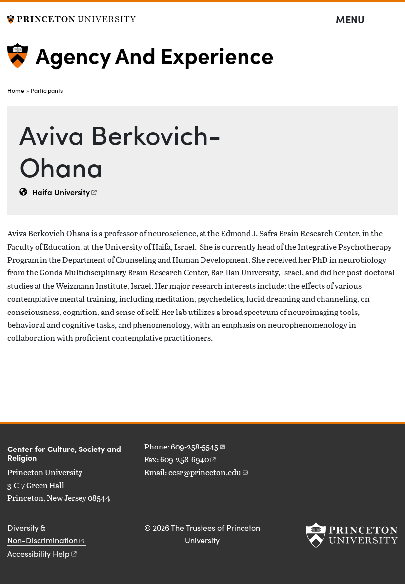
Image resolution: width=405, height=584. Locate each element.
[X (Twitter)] (296, 448)
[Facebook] (307, 448)
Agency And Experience (155, 54)
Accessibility (38, 553)
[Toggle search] (391, 20)
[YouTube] (329, 448)
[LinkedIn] (285, 448)
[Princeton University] (71, 18)
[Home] (21, 59)
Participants (47, 90)
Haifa (61, 191)
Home (15, 90)
